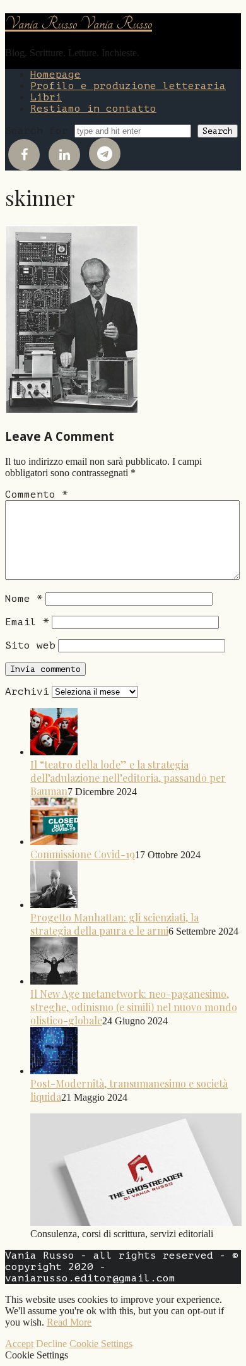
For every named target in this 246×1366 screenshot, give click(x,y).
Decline (51, 1343)
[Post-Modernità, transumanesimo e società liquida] (54, 1070)
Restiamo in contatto (93, 108)
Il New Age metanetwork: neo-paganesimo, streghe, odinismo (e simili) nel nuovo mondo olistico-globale (133, 1007)
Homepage (55, 74)
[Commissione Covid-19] (54, 841)
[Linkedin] (64, 155)
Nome (24, 598)
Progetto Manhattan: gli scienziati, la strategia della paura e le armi (114, 924)
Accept (19, 1343)
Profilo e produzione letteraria (128, 86)
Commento (36, 494)
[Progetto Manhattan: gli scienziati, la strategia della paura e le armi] (54, 904)
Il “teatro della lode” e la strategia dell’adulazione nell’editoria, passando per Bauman (128, 778)
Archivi (27, 691)
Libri (46, 97)
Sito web (30, 645)
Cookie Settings (100, 1343)
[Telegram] (104, 153)
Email (27, 622)
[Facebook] (24, 155)
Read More (69, 1322)
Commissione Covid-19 (82, 854)
